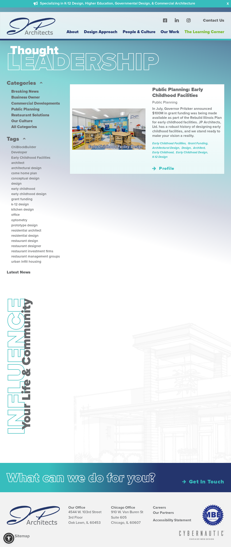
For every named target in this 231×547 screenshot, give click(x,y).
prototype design (24, 225)
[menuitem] (210, 20)
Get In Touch (206, 481)
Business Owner (25, 97)
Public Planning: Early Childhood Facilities (177, 92)
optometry (19, 220)
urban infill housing (26, 261)
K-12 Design (160, 156)
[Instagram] (189, 20)
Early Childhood (163, 152)
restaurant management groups (35, 256)
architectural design (26, 167)
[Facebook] (165, 20)
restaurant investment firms (32, 251)
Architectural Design (165, 147)
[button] (9, 538)
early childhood (23, 188)
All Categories (24, 127)
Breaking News (25, 91)
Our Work (170, 32)
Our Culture (21, 121)
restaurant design (24, 240)
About (73, 32)
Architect (199, 147)
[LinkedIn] (177, 20)
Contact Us (213, 20)
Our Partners (163, 513)
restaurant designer (26, 246)
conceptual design (25, 178)
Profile (166, 168)
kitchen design (22, 209)
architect (17, 162)
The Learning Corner (204, 32)
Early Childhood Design (191, 152)
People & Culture (139, 32)
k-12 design (20, 204)
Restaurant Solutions (30, 115)
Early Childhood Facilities (30, 157)
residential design (25, 235)
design (16, 183)
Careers (159, 507)
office (15, 214)
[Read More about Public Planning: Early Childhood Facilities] (109, 129)
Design (186, 147)
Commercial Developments (35, 103)
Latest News (18, 272)
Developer (19, 152)
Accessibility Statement (172, 520)
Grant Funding (198, 143)
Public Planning (25, 109)
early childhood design (28, 193)
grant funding (21, 199)
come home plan (24, 173)
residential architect (26, 230)
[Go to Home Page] (31, 35)
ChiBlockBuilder (23, 147)
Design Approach (100, 32)
